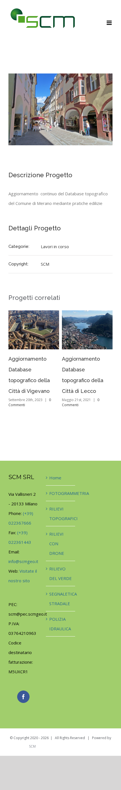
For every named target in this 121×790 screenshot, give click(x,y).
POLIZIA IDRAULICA (60, 623)
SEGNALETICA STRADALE (60, 598)
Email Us (105, 746)
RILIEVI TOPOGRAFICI (60, 513)
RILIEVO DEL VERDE (60, 573)
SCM (45, 264)
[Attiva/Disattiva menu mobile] (110, 23)
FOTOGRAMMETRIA (60, 493)
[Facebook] (23, 697)
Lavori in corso (55, 246)
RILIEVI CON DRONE (56, 543)
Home (55, 478)
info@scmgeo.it (23, 561)
